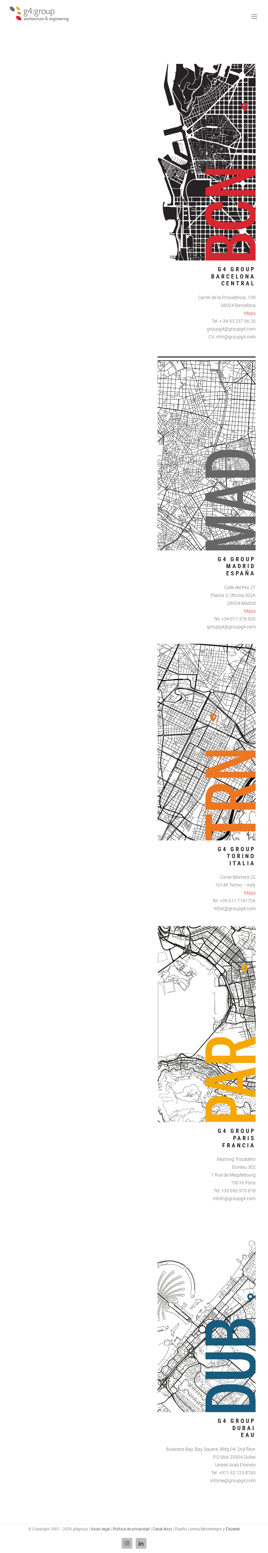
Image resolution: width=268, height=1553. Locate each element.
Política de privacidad (131, 1529)
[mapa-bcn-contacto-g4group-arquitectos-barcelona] (207, 66)
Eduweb (233, 1529)
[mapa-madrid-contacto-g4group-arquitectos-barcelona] (207, 356)
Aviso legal (100, 1529)
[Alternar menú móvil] (254, 16)
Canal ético (162, 1529)
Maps (250, 313)
